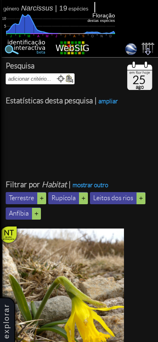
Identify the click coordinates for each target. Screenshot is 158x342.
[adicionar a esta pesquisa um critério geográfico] (69, 79)
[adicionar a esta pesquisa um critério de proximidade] (61, 79)
